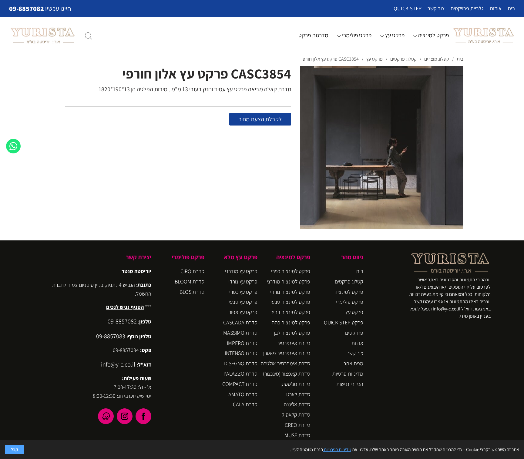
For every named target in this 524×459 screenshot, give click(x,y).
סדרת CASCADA (240, 322)
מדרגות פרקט (313, 35)
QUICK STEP (408, 8)
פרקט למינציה (433, 35)
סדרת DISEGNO (240, 363)
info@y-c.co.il (118, 364)
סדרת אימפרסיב (293, 343)
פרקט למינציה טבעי (290, 301)
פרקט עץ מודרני (241, 271)
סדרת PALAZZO (240, 373)
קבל (14, 449)
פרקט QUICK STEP (343, 322)
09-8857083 (110, 336)
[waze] (106, 416)
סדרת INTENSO (241, 353)
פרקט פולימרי (356, 35)
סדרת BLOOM (189, 281)
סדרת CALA (245, 404)
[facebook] (143, 416)
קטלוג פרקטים (349, 281)
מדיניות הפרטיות (337, 449)
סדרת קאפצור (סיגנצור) (286, 373)
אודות (496, 8)
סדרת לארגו (298, 394)
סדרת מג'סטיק (295, 383)
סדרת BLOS (192, 291)
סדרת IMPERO (242, 343)
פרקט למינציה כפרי (290, 271)
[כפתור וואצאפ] (13, 146)
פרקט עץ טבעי (243, 301)
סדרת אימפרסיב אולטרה (285, 363)
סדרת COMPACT (239, 383)
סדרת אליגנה (297, 404)
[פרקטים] (483, 35)
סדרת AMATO (242, 394)
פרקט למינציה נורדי (290, 291)
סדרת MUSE (297, 435)
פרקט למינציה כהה (291, 322)
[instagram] (125, 416)
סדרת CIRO (192, 271)
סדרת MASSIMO (240, 332)
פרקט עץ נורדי (242, 281)
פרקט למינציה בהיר (290, 312)
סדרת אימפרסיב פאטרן (286, 353)
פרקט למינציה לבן (292, 332)
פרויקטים (354, 332)
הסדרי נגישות (349, 383)
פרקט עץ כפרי (243, 291)
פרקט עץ (395, 35)
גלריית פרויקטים (467, 8)
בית (511, 8)
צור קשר (436, 8)
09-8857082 (26, 8)
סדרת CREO (297, 424)
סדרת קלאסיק (295, 414)
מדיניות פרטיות (347, 373)
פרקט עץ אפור (243, 312)
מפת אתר (353, 363)
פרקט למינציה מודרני (288, 281)
